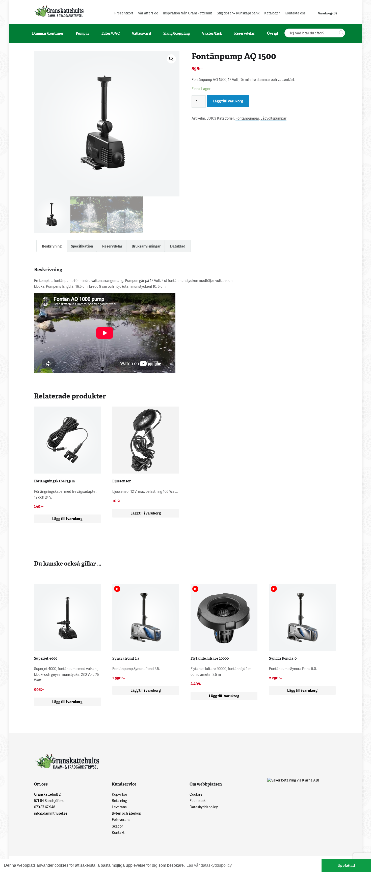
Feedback (197, 800)
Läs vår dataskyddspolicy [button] (209, 865)
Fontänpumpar (247, 118)
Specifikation (82, 246)
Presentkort (123, 13)
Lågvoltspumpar (273, 118)
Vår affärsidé (148, 13)
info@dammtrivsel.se (50, 813)
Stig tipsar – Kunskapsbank (238, 13)
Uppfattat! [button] (346, 865)
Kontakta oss (295, 13)
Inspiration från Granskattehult (187, 13)
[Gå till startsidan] (58, 11)
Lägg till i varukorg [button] (67, 518)
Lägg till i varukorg (228, 101)
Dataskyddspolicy (204, 806)
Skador (117, 826)
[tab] (51, 246)
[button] (171, 58)
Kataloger (272, 13)
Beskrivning (52, 246)
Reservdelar (112, 246)
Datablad (177, 246)
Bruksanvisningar (146, 246)
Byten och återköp (126, 813)
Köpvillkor (119, 794)
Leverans (119, 806)
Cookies (196, 794)
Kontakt (118, 832)
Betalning (119, 800)
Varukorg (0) (327, 13)
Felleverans (121, 819)
